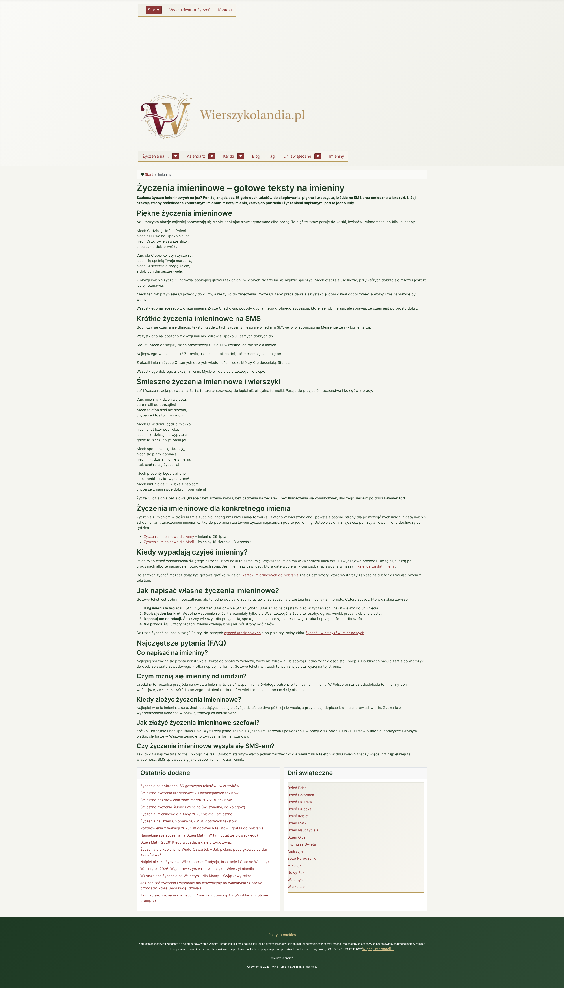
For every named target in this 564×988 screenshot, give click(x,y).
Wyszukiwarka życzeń (189, 9)
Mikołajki (295, 865)
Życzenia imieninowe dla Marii (169, 542)
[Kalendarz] (211, 156)
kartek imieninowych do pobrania (271, 575)
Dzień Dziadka (300, 802)
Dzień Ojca (297, 837)
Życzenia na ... (155, 156)
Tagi (272, 156)
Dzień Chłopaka (301, 795)
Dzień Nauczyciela (303, 830)
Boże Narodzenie (302, 858)
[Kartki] (240, 156)
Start (152, 9)
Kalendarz (196, 156)
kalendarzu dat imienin (376, 566)
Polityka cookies (282, 934)
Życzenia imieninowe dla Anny (169, 536)
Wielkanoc (296, 886)
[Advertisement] (282, 51)
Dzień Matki (297, 823)
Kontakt (225, 9)
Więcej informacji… (378, 949)
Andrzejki (295, 851)
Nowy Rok (296, 872)
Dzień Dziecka (300, 809)
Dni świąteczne (297, 156)
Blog (256, 156)
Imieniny (336, 156)
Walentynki (297, 879)
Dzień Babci (297, 788)
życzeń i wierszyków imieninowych (335, 633)
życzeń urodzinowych (242, 633)
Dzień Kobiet (298, 816)
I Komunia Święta (302, 844)
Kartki (228, 156)
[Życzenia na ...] (175, 156)
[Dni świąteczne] (317, 156)
